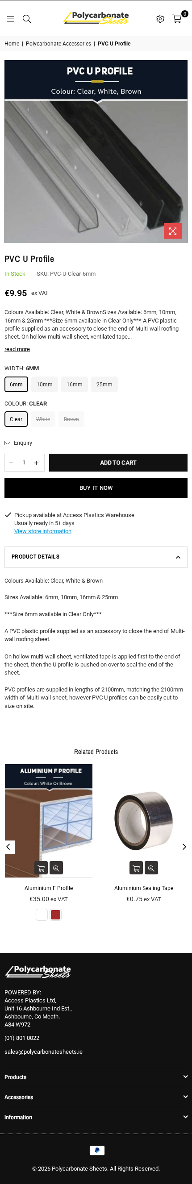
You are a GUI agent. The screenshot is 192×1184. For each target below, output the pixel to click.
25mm (104, 384)
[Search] (27, 18)
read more (17, 349)
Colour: (25, 403)
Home (11, 44)
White (43, 419)
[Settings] (160, 18)
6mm (16, 384)
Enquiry (22, 442)
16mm (75, 384)
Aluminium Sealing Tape (143, 888)
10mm (45, 384)
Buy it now (96, 487)
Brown (71, 419)
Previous (8, 847)
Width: (21, 368)
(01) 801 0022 (21, 1038)
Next (184, 847)
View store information (42, 531)
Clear (16, 419)
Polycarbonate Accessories (58, 44)
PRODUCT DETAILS (35, 556)
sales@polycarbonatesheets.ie (43, 1051)
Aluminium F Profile (49, 888)
